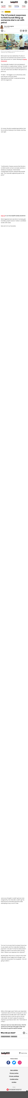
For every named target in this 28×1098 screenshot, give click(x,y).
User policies (14, 1070)
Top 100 (3, 6)
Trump (23, 6)
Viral (2, 11)
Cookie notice (14, 1079)
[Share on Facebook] (21, 31)
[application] (14, 42)
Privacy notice (14, 1073)
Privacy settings (14, 1076)
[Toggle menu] (2, 2)
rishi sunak (7, 11)
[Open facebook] (8, 1062)
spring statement (5, 1036)
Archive (14, 1082)
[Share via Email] (26, 31)
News (10, 6)
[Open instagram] (20, 1062)
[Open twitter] (14, 1062)
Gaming (16, 6)
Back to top (24, 1053)
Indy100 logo (14, 2)
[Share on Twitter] (23, 31)
